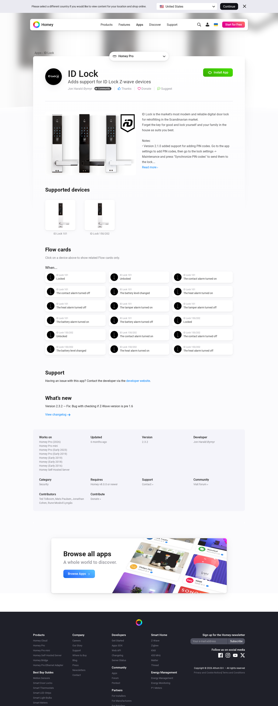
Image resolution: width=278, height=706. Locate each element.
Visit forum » (200, 484)
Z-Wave (155, 640)
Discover (155, 25)
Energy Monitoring (160, 683)
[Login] (207, 24)
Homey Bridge (40, 660)
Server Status (119, 660)
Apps (139, 25)
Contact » (147, 484)
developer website (138, 381)
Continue (229, 6)
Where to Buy (79, 655)
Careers (76, 640)
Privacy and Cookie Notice (207, 672)
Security (44, 484)
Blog (74, 660)
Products (107, 25)
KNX (153, 650)
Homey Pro (39, 645)
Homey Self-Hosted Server (47, 655)
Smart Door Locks (42, 683)
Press (75, 665)
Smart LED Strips (42, 692)
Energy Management (162, 678)
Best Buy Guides (43, 672)
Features (124, 25)
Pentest (116, 683)
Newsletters (78, 670)
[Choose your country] (215, 24)
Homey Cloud (40, 640)
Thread (155, 665)
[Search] (199, 24)
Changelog (117, 655)
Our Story (77, 645)
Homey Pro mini (41, 650)
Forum (115, 678)
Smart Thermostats (43, 687)
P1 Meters (156, 687)
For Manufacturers (122, 700)
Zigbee (154, 645)
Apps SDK (117, 645)
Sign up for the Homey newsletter (224, 635)
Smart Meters (40, 702)
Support (172, 25)
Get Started (118, 640)
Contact (76, 675)
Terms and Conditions (233, 672)
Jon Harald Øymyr (204, 441)
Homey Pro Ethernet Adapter (48, 665)
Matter (154, 660)
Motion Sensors (41, 678)
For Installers (119, 695)
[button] (187, 6)
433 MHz (156, 655)
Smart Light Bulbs (42, 697)
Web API (116, 650)
